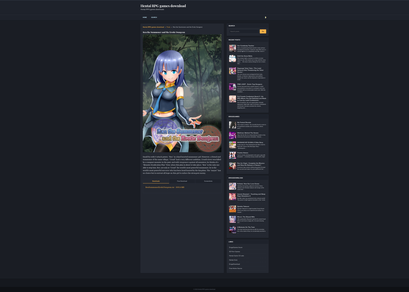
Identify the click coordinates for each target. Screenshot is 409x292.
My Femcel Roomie (244, 122)
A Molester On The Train (246, 227)
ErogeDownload (234, 264)
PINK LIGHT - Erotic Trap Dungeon (249, 84)
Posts (168, 27)
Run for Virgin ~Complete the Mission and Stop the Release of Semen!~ (251, 164)
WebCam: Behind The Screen (248, 133)
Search (154, 17)
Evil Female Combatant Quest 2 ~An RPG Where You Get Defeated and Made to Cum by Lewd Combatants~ (251, 98)
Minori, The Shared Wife (246, 217)
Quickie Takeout (243, 206)
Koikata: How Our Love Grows (248, 184)
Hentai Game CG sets (236, 256)
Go (263, 31)
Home (145, 17)
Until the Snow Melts (244, 56)
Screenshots (208, 181)
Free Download (182, 181)
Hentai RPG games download (153, 27)
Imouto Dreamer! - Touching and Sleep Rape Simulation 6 (251, 195)
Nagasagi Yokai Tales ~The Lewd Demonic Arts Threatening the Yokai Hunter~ (250, 70)
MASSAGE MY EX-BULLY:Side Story (250, 142)
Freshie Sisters (242, 153)
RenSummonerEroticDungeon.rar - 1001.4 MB (164, 187)
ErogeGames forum (235, 247)
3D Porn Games (234, 251)
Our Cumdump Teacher (245, 46)
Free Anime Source (235, 268)
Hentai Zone (233, 260)
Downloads (156, 181)
